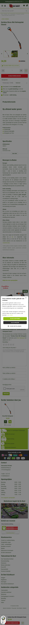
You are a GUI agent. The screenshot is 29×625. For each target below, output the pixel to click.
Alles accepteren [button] (15, 318)
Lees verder (10, 315)
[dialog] (14, 312)
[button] (14, 326)
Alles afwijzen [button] (15, 322)
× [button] (25, 297)
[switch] (3, 623)
